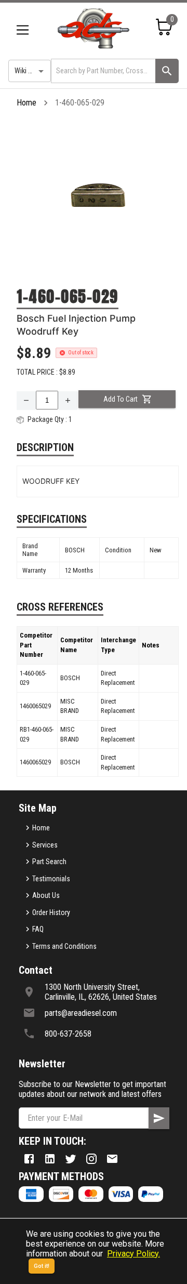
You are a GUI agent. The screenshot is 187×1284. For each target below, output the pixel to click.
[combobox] (102, 71)
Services (45, 845)
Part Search (49, 861)
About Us (46, 895)
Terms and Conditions (64, 946)
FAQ (38, 929)
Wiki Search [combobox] (32, 71)
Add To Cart (120, 399)
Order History (51, 912)
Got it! (41, 1266)
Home (26, 103)
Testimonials (51, 879)
